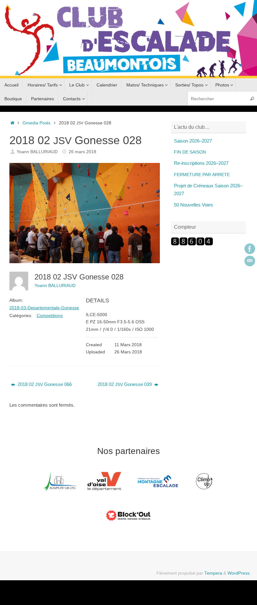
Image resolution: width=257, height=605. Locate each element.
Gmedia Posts (36, 123)
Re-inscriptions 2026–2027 (201, 163)
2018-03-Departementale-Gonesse (44, 307)
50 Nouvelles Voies (193, 204)
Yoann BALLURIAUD (37, 151)
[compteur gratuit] (192, 244)
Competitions (50, 315)
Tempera (213, 573)
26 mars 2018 (82, 151)
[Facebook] (249, 248)
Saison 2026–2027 (193, 140)
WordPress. (239, 573)
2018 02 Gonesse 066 (44, 384)
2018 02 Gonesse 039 (125, 384)
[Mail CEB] (249, 261)
